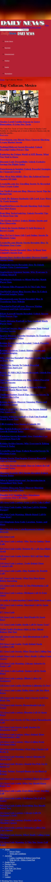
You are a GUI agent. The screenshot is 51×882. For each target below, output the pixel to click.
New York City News (13, 868)
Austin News (10, 862)
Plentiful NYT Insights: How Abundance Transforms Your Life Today (19, 496)
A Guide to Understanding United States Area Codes (25, 600)
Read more (4, 135)
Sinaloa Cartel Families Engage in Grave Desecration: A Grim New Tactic (20, 123)
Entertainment (9, 54)
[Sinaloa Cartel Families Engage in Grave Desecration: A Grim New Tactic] (19, 117)
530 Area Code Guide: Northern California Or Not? (25, 685)
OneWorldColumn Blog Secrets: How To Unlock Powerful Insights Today (23, 292)
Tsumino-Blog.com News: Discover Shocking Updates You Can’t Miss (21, 489)
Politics (7, 60)
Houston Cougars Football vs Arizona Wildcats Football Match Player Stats (23, 388)
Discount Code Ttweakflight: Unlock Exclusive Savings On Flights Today (22, 163)
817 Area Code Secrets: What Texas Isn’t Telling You (25, 651)
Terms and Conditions (17, 854)
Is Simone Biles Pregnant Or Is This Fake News (23, 287)
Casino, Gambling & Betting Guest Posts (24, 858)
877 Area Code (7, 612)
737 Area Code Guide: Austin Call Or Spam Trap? (24, 624)
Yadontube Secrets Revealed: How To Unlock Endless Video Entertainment (22, 266)
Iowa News (9, 866)
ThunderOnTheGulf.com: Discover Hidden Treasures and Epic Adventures (21, 307)
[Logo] (8, 35)
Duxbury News (10, 864)
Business (7, 48)
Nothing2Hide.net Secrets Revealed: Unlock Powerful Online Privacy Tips (21, 148)
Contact (8, 877)
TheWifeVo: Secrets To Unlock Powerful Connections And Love (19, 366)
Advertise (8, 856)
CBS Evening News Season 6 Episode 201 (20, 424)
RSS (6, 875)
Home (2, 80)
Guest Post (9, 871)
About (7, 849)
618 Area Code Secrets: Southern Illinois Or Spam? (25, 778)
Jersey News (9, 41)
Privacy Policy (14, 852)
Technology (8, 73)
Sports (7, 67)
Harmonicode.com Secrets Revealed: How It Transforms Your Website (21, 300)
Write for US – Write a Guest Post (22, 860)
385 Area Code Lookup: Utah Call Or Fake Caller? (25, 502)
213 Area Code (7, 536)
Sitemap (8, 873)
